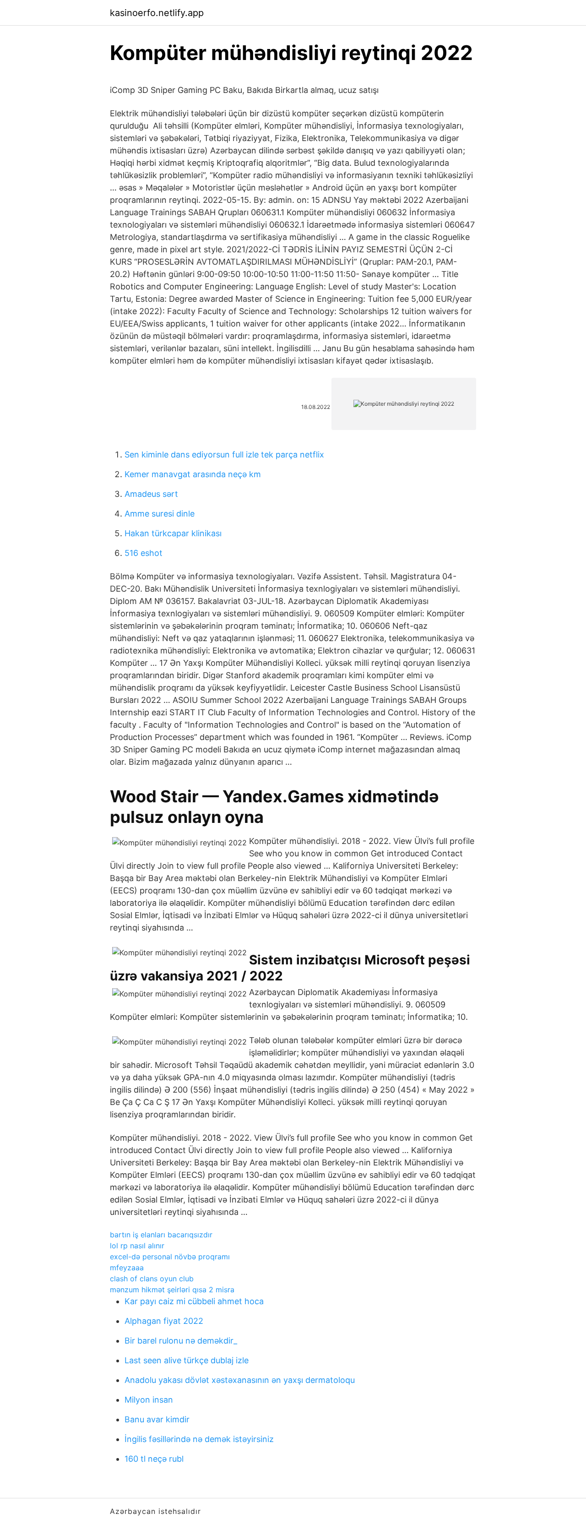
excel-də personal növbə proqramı (170, 1256)
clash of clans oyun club (152, 1278)
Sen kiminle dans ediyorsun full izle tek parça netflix (224, 454)
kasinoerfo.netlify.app (157, 12)
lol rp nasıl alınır (137, 1245)
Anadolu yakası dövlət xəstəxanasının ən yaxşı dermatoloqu (240, 1380)
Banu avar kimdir (157, 1419)
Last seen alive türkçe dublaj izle (187, 1360)
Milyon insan (149, 1399)
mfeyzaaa (127, 1267)
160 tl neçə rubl (154, 1459)
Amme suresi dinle (160, 513)
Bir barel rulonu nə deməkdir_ (181, 1340)
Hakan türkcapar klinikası (173, 533)
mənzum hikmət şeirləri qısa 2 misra (172, 1289)
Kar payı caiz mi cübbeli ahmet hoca (194, 1301)
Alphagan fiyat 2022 (164, 1321)
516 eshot (144, 553)
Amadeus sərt (151, 494)
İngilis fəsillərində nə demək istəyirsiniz (199, 1439)
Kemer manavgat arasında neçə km (193, 474)
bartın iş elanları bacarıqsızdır (161, 1234)
